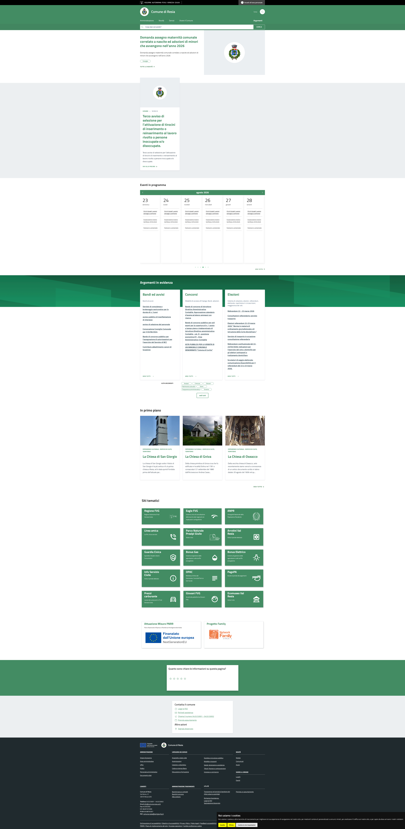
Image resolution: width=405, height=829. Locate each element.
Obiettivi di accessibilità (170, 823)
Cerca (259, 26)
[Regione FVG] (173, 516)
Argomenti (258, 20)
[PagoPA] (256, 578)
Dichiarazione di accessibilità (150, 823)
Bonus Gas (192, 552)
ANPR (230, 511)
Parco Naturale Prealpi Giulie (195, 532)
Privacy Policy (185, 823)
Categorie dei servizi (179, 752)
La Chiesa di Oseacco (243, 456)
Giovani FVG (193, 593)
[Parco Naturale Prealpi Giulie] (215, 537)
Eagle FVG (192, 511)
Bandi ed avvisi (153, 294)
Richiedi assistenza (185, 712)
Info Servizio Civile (151, 573)
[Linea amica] (173, 536)
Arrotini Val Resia (234, 532)
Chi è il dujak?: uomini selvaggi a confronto (150, 212)
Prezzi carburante (150, 594)
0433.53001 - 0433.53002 (196, 716)
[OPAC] (215, 578)
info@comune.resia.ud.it (152, 804)
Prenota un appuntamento (245, 792)
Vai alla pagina (149, 166)
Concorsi (191, 294)
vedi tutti (202, 395)
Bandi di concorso (178, 794)
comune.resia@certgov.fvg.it (153, 814)
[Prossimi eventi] (262, 192)
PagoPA (232, 572)
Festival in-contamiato (150, 228)
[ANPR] (256, 516)
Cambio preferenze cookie (192, 826)
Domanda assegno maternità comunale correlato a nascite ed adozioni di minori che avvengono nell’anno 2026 (169, 41)
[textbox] (202, 678)
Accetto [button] (222, 825)
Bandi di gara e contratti (180, 792)
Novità (238, 752)
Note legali (195, 823)
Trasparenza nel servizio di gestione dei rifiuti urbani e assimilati (217, 792)
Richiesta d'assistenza (211, 798)
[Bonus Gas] (215, 557)
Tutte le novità (146, 66)
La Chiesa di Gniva (198, 456)
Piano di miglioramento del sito (157, 826)
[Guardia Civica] (173, 557)
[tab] (195, 267)
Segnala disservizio (185, 728)
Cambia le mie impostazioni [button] (247, 825)
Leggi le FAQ (183, 708)
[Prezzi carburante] (173, 598)
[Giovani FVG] (215, 598)
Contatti (143, 786)
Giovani (145, 111)
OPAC (189, 572)
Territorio (147, 451)
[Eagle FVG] (215, 516)
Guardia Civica (152, 552)
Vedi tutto (259, 269)
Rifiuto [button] (231, 825)
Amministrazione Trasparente (183, 786)
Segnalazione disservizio (212, 803)
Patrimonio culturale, (151, 449)
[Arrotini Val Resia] (256, 536)
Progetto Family (216, 624)
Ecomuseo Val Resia (235, 594)
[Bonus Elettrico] (256, 557)
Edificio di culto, (166, 449)
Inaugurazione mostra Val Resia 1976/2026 (150, 220)
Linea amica (151, 530)
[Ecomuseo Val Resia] (256, 598)
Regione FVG (151, 511)
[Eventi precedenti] (142, 192)
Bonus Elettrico (236, 552)
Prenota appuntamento (187, 720)
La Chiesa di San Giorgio (160, 456)
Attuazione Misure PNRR (158, 624)
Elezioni (233, 294)
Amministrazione (146, 752)
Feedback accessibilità (208, 823)
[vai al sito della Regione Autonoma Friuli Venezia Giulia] (161, 2)
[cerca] (262, 11)
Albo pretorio (176, 797)
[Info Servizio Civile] (173, 578)
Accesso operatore (175, 826)
